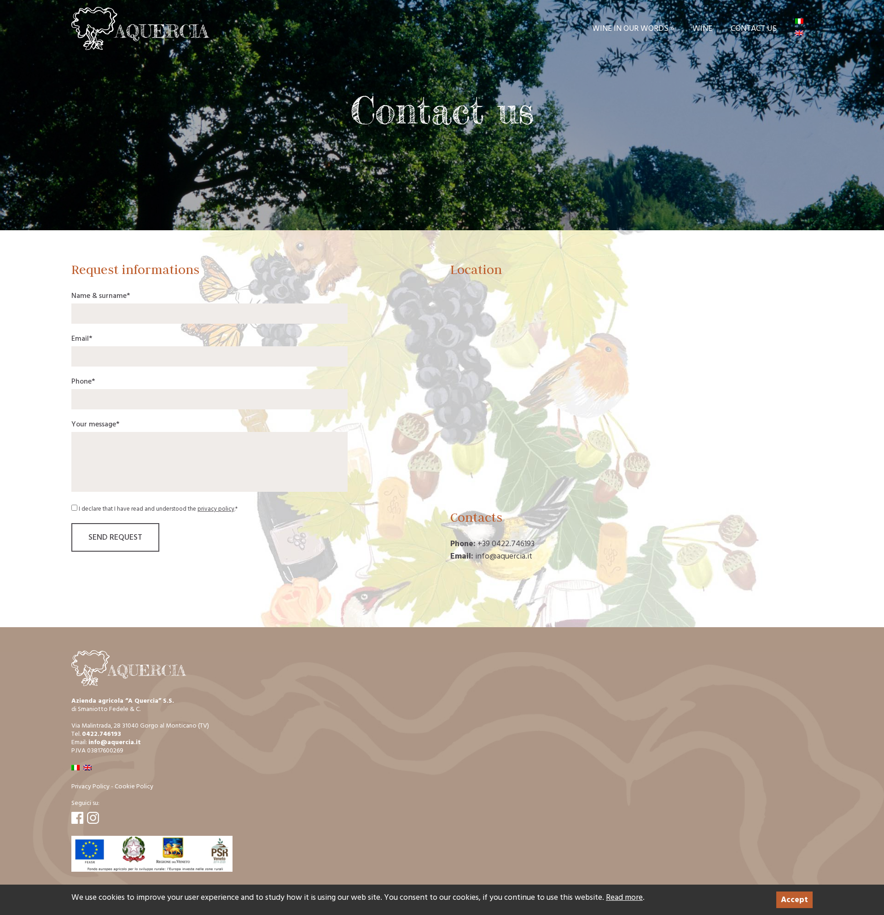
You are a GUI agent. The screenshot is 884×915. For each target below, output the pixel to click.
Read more (624, 897)
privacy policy (216, 509)
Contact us (754, 29)
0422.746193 (101, 734)
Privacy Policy (90, 786)
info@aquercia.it (114, 742)
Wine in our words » (633, 29)
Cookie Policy (134, 786)
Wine (702, 29)
